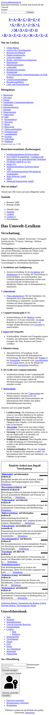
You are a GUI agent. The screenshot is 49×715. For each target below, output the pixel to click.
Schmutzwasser (11, 132)
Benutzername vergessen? (18, 703)
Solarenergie (9, 291)
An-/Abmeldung (14, 649)
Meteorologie (9, 389)
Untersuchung (34, 393)
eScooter (8, 136)
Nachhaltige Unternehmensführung (18, 102)
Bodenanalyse (8, 588)
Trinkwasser (8, 114)
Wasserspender (9, 112)
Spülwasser (8, 105)
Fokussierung (8, 526)
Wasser (6, 100)
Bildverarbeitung (10, 513)
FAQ (9, 644)
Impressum (8, 95)
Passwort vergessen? (15, 700)
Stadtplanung (12, 274)
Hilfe (14, 632)
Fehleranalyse (8, 500)
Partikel (42, 358)
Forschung (7, 552)
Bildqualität (7, 474)
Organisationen (13, 627)
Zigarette (7, 110)
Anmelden (6, 696)
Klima (16, 363)
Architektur (35, 272)
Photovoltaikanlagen (15, 296)
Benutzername (33, 664)
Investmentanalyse (10, 539)
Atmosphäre (15, 360)
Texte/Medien (12, 639)
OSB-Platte (9, 139)
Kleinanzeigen (13, 637)
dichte (41, 320)
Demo (9, 646)
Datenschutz (12, 654)
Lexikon (10, 629)
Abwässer (8, 122)
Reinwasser (9, 127)
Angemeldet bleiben (13, 673)
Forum (9, 641)
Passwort (31, 667)
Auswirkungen (41, 360)
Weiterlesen (6, 484)
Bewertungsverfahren (12, 487)
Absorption (12, 427)
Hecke (7, 124)
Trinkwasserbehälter (13, 129)
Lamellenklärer (10, 134)
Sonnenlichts (23, 365)
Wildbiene (8, 141)
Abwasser (7, 97)
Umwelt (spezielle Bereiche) (19, 624)
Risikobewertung (10, 575)
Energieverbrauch (11, 107)
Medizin (30, 317)
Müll (6, 117)
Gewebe (38, 325)
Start (8, 617)
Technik (41, 449)
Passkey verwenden (10, 693)
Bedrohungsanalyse (11, 564)
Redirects (16, 634)
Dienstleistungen (14, 622)
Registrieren (12, 705)
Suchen (4, 9)
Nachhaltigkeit (10, 119)
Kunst (6, 332)
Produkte (10, 619)
